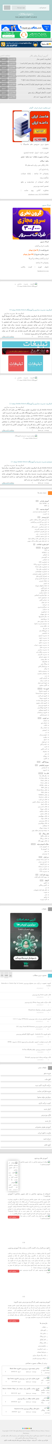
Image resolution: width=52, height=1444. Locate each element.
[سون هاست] (26, 37)
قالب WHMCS (42, 795)
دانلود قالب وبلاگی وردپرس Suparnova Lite (26, 1408)
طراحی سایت (43, 869)
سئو (46, 851)
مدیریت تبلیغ (43, 640)
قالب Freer (44, 783)
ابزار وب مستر (42, 862)
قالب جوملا (43, 809)
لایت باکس (44, 749)
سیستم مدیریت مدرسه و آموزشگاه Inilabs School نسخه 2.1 (31, 462)
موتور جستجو (43, 657)
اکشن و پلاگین (43, 885)
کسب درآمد (43, 680)
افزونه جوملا (43, 698)
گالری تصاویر (43, 685)
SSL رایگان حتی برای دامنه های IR (37, 165)
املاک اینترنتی (43, 581)
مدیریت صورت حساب (40, 645)
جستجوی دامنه (42, 597)
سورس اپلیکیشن (44, 765)
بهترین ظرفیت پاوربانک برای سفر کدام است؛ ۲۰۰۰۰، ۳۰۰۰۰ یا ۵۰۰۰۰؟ (27, 63)
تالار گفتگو (44, 590)
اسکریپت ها (20, 313)
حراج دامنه (47, 1139)
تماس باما (43, 1333)
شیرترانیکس (43, 715)
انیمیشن (44, 730)
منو (46, 754)
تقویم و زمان (43, 735)
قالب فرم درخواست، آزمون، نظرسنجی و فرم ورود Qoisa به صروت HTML (29, 1042)
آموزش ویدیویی (44, 509)
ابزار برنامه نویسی (41, 859)
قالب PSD (44, 792)
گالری (45, 758)
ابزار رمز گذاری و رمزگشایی (39, 522)
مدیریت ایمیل (43, 638)
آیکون (45, 883)
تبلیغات (44, 1327)
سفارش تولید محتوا (44, 1097)
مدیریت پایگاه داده (41, 652)
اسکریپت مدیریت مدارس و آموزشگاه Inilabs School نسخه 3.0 (30, 310)
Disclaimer (26, 1433)
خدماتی (45, 609)
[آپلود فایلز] (26, 30)
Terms (47, 1431)
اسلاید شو (44, 723)
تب (46, 732)
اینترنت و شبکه (42, 866)
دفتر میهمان (43, 614)
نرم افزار (46, 857)
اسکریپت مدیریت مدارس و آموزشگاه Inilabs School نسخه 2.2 (30, 404)
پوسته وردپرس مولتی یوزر (39, 830)
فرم (46, 746)
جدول (45, 739)
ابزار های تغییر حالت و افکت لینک (37, 538)
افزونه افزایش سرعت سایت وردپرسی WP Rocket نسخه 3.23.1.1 (32, 1019)
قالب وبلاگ (45, 833)
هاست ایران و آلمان (42, 246)
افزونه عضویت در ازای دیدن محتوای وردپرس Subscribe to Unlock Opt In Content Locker (26, 984)
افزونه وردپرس (42, 705)
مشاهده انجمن (5, 55)
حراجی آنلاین (43, 600)
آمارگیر (45, 555)
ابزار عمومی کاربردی (41, 529)
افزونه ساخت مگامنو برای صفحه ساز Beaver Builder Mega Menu (21, 1389)
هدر (46, 894)
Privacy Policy (40, 1431)
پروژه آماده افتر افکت (40, 877)
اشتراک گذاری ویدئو (41, 578)
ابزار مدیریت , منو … (41, 534)
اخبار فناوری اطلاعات (43, 544)
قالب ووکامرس (42, 823)
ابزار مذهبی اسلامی (41, 536)
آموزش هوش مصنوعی (43, 1127)
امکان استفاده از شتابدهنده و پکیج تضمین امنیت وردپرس (35, 184)
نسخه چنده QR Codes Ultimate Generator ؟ (36, 80)
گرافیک (47, 880)
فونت (45, 892)
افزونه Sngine (43, 691)
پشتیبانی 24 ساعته (42, 263)
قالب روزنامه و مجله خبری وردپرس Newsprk (38, 1057)
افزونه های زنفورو (41, 703)
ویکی (45, 668)
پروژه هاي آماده (44, 874)
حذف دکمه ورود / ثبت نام (42, 97)
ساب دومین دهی (42, 621)
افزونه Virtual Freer (41, 693)
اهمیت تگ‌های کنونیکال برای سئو (39, 93)
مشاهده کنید (12, 1217)
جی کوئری (46, 718)
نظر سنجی (44, 659)
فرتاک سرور (46, 205)
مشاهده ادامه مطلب (8, 336)
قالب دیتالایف (43, 811)
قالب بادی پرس (42, 806)
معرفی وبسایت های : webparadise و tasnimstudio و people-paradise (28, 76)
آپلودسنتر (44, 557)
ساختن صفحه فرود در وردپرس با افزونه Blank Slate (24, 1368)
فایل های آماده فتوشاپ (40, 890)
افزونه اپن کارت (42, 696)
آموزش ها (44, 849)
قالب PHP (44, 787)
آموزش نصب (43, 846)
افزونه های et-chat (41, 700)
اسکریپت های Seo (41, 569)
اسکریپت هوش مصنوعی (40, 574)
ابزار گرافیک (43, 864)
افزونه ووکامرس (42, 707)
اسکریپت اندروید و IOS (40, 564)
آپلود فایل (47, 1145)
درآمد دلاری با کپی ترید (43, 1085)
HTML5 (44, 552)
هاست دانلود (7, 1440)
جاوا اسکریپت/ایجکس (40, 595)
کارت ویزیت (43, 899)
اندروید (45, 770)
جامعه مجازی (43, 593)
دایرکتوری (44, 612)
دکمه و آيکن (43, 744)
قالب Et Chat (43, 778)
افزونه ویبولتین (43, 710)
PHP (45, 505)
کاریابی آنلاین (43, 678)
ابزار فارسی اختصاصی (40, 531)
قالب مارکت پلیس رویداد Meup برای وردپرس (38, 1002)
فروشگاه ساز (43, 630)
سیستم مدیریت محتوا (40, 623)
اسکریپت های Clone (41, 566)
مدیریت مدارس (9, 313)
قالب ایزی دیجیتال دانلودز (39, 802)
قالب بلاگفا (44, 836)
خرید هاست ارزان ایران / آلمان (39, 108)
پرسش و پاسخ (43, 671)
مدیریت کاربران (42, 654)
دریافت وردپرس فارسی (39, 1358)
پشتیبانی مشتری (42, 673)
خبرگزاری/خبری (42, 607)
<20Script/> (26, 14)
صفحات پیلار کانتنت (44, 88)
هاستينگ (44, 661)
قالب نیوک (44, 818)
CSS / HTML (43, 503)
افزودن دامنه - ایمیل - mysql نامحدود (36, 153)
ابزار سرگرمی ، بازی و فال (39, 527)
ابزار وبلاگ (43, 1336)
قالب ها (46, 773)
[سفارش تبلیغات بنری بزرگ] (26, 347)
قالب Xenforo (43, 797)
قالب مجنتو (44, 813)
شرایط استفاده (41, 1352)
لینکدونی (44, 633)
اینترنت (45, 514)
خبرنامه (45, 604)
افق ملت (48, 1079)
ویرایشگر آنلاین (42, 666)
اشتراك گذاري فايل (41, 576)
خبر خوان (44, 602)
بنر (46, 887)
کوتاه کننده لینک (42, 683)
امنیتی (45, 583)
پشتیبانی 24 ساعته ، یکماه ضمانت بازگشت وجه (35, 176)
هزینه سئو (47, 1073)
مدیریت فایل (43, 647)
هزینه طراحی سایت (44, 1091)
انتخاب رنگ (44, 727)
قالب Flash (44, 780)
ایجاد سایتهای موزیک (41, 585)
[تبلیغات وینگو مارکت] (26, 969)
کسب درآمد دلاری (45, 1103)
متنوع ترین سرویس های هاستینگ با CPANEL (35, 146)
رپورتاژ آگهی (45, 762)
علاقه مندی (43, 626)
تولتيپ (45, 737)
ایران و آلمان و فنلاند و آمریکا (39, 258)
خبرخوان (44, 742)
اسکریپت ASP (43, 562)
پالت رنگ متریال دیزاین (39, 1355)
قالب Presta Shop (42, 790)
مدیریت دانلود (43, 642)
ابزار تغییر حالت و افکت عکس (38, 519)
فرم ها (45, 628)
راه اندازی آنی (44, 169)
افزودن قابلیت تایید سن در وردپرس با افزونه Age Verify (23, 1378)
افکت (45, 725)
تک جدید (48, 1121)
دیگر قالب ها (43, 776)
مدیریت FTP (43, 871)
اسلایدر (45, 559)
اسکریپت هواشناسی (41, 571)
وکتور (45, 897)
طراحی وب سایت (43, 1440)
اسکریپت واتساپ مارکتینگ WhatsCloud (39, 1010)
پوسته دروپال (43, 828)
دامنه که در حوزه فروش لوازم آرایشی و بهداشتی (34, 84)
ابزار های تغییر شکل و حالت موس (37, 541)
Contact (27, 1431)
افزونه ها (46, 688)
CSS (45, 550)
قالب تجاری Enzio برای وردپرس (41, 994)
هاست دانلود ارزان (44, 1133)
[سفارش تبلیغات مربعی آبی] (35, 371)
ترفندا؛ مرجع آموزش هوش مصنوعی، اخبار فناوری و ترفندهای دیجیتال (27, 67)
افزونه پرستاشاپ (42, 712)
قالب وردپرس (43, 821)
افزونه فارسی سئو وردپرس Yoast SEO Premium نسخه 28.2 (33, 1026)
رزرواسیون (44, 619)
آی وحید (34, 1440)
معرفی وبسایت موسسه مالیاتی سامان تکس (35, 72)
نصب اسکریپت (41, 1349)
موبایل (45, 756)
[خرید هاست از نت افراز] (26, 354)
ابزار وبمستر (45, 517)
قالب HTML (43, 785)
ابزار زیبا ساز (43, 524)
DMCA (33, 1431)
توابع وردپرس (42, 1346)
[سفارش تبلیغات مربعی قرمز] (16, 371)
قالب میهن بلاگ (42, 841)
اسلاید (45, 720)
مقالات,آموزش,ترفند (43, 844)
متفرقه (45, 751)
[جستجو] (7, 7)
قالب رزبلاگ (43, 838)
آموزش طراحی (44, 501)
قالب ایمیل (44, 804)
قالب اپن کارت (43, 799)
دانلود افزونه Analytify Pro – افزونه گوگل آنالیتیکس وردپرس (33, 1034)
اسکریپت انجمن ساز (44, 59)
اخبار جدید (47, 1109)
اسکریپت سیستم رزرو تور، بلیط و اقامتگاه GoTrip (36, 1049)
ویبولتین (45, 825)
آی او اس (44, 767)
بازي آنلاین (44, 588)
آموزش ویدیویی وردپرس (40, 511)
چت (46, 676)
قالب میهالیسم (43, 816)
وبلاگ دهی (44, 664)
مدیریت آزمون (42, 635)
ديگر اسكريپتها (43, 616)
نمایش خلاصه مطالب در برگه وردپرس (28, 1398)
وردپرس (44, 853)
